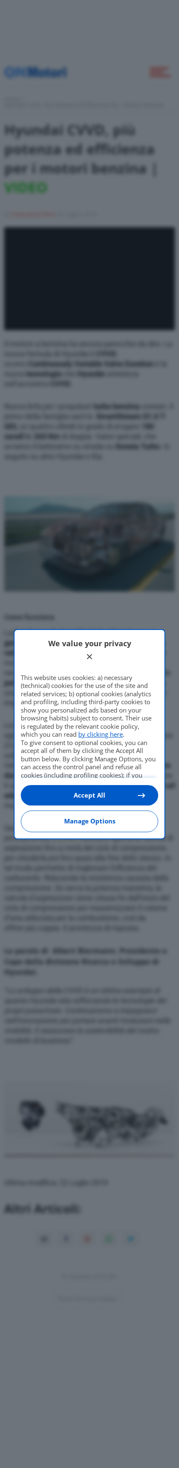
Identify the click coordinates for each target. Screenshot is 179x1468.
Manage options (89, 821)
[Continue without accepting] (89, 656)
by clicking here (100, 734)
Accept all (89, 795)
